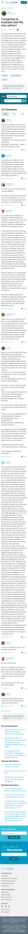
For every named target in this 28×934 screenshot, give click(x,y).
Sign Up (14, 859)
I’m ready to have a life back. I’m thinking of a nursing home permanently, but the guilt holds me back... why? (16, 804)
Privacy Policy (6, 931)
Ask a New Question (15, 88)
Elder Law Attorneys (6, 897)
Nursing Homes (5, 886)
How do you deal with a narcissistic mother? (13, 765)
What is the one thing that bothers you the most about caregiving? (15, 779)
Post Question (14, 837)
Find (3, 96)
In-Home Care (4, 876)
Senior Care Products (6, 899)
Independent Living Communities (9, 878)
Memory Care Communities (7, 883)
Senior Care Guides (5, 894)
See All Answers (5, 711)
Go (24, 101)
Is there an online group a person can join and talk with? (15, 790)
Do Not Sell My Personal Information (17, 931)
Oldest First (22, 113)
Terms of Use (22, 930)
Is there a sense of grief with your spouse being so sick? (15, 796)
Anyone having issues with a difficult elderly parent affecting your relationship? (15, 731)
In (2, 100)
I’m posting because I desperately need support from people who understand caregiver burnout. (15, 754)
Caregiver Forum (5, 892)
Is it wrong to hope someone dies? (15, 772)
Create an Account (5, 909)
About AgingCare (5, 912)
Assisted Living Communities (8, 881)
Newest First (14, 113)
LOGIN (24, 2)
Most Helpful (5, 113)
